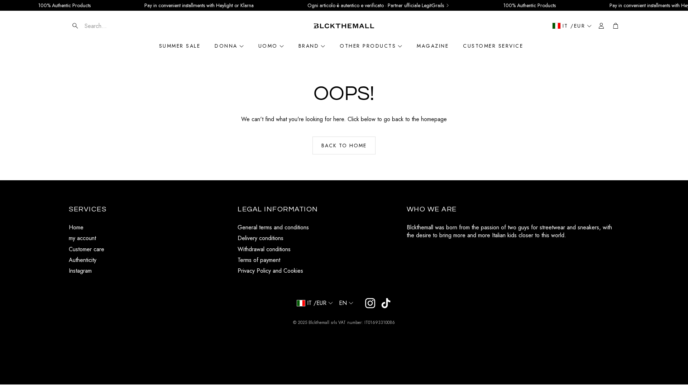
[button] (111, 25)
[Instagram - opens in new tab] (370, 303)
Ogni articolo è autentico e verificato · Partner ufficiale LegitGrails (375, 5)
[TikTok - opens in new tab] (386, 303)
